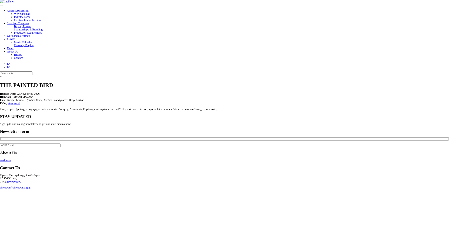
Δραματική (14, 103)
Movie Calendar (23, 42)
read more (5, 160)
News (10, 48)
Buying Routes (22, 26)
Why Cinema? (22, 13)
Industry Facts (22, 16)
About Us (12, 51)
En (8, 66)
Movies (11, 38)
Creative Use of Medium (27, 20)
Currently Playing (24, 45)
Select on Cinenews (18, 23)
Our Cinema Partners (18, 35)
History (18, 54)
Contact (18, 57)
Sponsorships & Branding (28, 29)
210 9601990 (13, 181)
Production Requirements (28, 32)
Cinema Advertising (18, 10)
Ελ (8, 63)
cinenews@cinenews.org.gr (15, 187)
